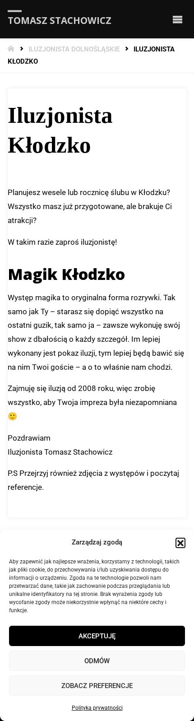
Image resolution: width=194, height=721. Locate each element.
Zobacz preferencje (97, 686)
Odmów (97, 661)
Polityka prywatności (97, 708)
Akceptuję (97, 636)
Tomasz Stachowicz (59, 20)
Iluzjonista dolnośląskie (74, 49)
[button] (180, 542)
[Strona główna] (12, 49)
